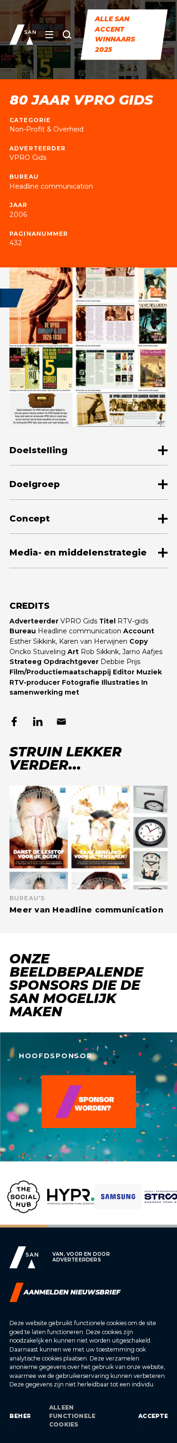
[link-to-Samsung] (118, 1203)
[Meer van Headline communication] (88, 850)
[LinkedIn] (37, 721)
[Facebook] (14, 721)
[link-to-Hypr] (70, 1203)
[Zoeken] (67, 34)
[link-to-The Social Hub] (23, 1203)
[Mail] (61, 721)
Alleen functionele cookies (72, 1416)
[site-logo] (22, 35)
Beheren (19, 1415)
